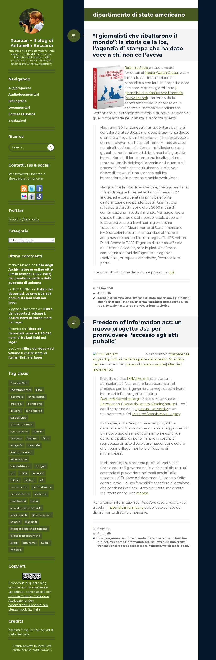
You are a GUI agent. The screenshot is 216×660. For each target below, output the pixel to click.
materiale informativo (125, 507)
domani (38, 431)
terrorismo (29, 542)
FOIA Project (138, 379)
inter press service (168, 301)
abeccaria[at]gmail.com (25, 178)
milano (15, 480)
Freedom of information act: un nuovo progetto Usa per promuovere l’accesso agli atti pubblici (137, 331)
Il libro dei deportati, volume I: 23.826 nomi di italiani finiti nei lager (31, 353)
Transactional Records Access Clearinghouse (137, 404)
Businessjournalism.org (119, 399)
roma (34, 501)
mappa (142, 493)
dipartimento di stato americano (148, 298)
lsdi (12, 473)
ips (186, 301)
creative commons (22, 424)
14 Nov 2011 (105, 288)
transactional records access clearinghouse (129, 545)
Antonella (104, 293)
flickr (46, 438)
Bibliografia (17, 101)
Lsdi (96, 364)
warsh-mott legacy (175, 545)
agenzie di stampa (110, 298)
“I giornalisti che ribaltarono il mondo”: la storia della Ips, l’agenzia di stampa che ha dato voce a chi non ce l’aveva (138, 45)
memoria (37, 473)
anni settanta (36, 396)
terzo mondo (134, 305)
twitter (45, 542)
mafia (23, 473)
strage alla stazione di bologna (29, 528)
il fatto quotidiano (21, 452)
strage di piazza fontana (25, 535)
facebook (16, 438)
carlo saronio (18, 417)
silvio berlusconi (41, 514)
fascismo (32, 438)
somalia (15, 521)
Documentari (19, 107)
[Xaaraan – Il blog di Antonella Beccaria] (31, 21)
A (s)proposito (19, 88)
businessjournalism (111, 538)
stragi (14, 542)
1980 (39, 389)
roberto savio (107, 305)
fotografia (17, 445)
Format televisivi (21, 114)
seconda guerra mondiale (26, 507)
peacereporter (19, 487)
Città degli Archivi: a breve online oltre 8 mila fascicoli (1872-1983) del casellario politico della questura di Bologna (30, 274)
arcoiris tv (16, 403)
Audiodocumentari (23, 94)
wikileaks (16, 549)
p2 (41, 480)
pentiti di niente (42, 487)
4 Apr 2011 (104, 528)
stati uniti (31, 521)
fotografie (34, 445)
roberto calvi (18, 501)
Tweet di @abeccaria (23, 219)
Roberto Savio (136, 68)
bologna (16, 410)
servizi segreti (19, 514)
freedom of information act (129, 542)
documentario (19, 431)
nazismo (29, 480)
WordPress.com (41, 649)
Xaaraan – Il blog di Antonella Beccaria (32, 43)
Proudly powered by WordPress (32, 645)
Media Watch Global (162, 73)
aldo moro (17, 396)
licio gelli (40, 466)
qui (171, 272)
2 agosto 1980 (19, 382)
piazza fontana (20, 494)
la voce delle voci (20, 466)
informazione (19, 459)
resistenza (40, 494)
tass (121, 305)
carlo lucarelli (34, 410)
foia (178, 538)
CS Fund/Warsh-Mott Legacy (156, 414)
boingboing (35, 403)
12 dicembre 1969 (21, 389)
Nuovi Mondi (136, 98)
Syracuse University (151, 409)
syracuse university (171, 542)
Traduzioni (17, 121)
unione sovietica (157, 305)
